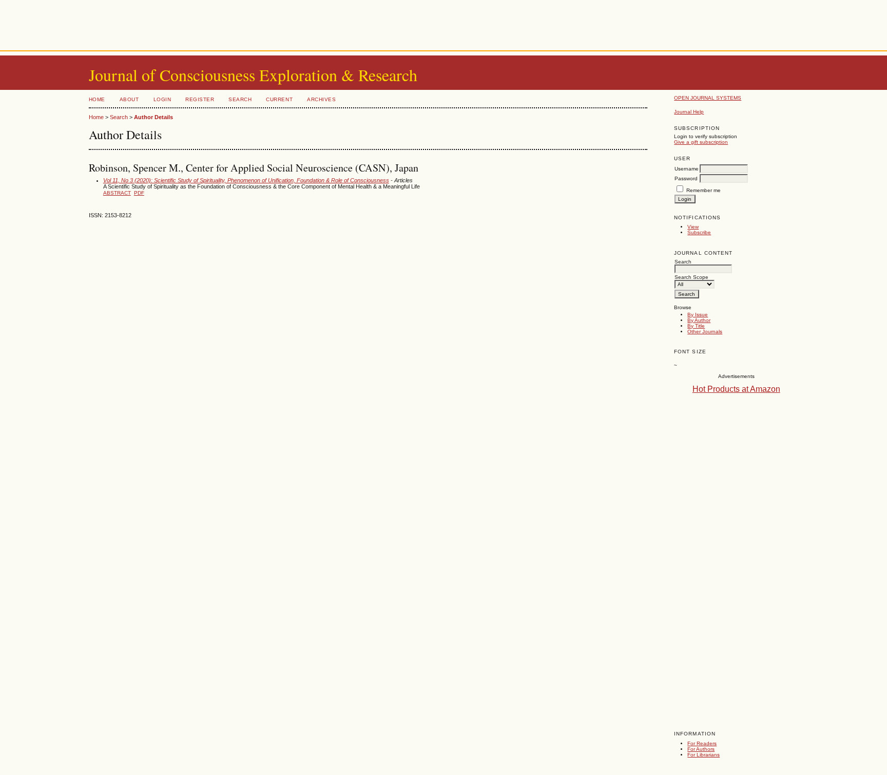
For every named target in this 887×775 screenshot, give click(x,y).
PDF (139, 193)
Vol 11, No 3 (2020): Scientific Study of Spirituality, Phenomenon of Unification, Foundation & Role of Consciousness (246, 180)
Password (686, 178)
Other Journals (704, 331)
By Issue (697, 314)
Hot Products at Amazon (736, 389)
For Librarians (703, 755)
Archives (321, 99)
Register (199, 99)
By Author (698, 320)
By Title (696, 326)
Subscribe (699, 232)
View (693, 227)
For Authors (701, 749)
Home (97, 99)
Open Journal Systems (707, 98)
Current (279, 99)
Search (240, 99)
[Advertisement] (443, 23)
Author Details (153, 117)
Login (162, 99)
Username (686, 169)
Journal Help (689, 112)
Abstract (117, 193)
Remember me (703, 190)
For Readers (702, 743)
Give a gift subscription (701, 142)
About (129, 99)
